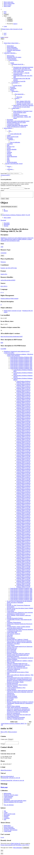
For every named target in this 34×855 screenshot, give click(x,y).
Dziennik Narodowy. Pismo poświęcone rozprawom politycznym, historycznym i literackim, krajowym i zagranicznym (20, 692)
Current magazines (11, 58)
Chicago (3, 743)
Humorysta (9, 636)
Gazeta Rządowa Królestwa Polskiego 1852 (21, 595)
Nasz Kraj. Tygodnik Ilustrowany (15, 719)
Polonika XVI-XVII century (20, 115)
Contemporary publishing (13, 124)
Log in (2, 837)
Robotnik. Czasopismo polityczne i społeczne (18, 653)
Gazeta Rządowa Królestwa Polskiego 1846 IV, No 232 (23, 433)
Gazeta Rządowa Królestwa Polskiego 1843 (21, 364)
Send (7, 198)
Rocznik (9, 604)
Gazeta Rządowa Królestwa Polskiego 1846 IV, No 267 (23, 532)
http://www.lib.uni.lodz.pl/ (7, 776)
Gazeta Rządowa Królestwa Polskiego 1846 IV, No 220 (23, 399)
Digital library (10, 46)
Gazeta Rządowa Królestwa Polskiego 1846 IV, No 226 (23, 416)
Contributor (10, 143)
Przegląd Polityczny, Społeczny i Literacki (17, 639)
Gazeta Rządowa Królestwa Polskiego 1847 (21, 588)
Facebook (10, 19)
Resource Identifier (11, 149)
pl (5, 11)
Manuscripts (14, 91)
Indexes (6, 128)
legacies (17, 98)
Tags (8, 158)
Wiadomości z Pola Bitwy (13, 643)
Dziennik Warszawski (12, 683)
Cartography (13, 88)
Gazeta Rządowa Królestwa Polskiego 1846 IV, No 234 (23, 438)
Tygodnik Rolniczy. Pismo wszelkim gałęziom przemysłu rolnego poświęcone (18, 627)
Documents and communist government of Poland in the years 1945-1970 (23, 67)
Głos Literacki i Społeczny (13, 633)
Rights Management (12, 156)
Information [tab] (7, 224)
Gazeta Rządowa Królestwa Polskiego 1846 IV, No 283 (23, 574)
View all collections (9, 805)
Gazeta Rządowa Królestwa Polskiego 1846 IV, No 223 (23, 407)
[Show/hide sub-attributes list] (7, 131)
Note (8, 159)
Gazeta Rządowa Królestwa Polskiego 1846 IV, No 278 (23, 560)
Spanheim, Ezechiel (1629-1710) (24, 104)
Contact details (7, 831)
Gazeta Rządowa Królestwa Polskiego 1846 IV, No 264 (23, 523)
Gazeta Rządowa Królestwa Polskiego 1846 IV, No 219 (23, 396)
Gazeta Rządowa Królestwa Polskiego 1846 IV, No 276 (23, 555)
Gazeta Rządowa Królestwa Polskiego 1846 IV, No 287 (23, 586)
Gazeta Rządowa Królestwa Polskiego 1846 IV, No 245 (23, 469)
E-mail (9, 17)
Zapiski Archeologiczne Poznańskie (16, 717)
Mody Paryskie (11, 662)
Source (8, 150)
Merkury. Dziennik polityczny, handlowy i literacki (19, 660)
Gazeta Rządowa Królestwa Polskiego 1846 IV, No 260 (23, 512)
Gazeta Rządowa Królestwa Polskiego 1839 (21, 358)
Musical (12, 89)
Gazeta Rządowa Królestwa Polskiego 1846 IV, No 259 (23, 509)
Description (10, 138)
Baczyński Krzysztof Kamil (23, 102)
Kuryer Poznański (11, 650)
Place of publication (15, 142)
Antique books (15, 108)
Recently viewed (9, 163)
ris (4, 209)
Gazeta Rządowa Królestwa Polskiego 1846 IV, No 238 (23, 450)
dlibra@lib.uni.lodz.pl (6, 770)
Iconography (14, 82)
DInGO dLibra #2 (15, 843)
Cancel (2, 198)
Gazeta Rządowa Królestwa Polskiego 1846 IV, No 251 (23, 487)
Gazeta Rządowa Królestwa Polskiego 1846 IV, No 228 (23, 421)
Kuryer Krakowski (11, 649)
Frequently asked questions (13, 50)
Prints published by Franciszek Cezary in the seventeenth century (22, 111)
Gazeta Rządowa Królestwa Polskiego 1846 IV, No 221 (23, 401)
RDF (2, 342)
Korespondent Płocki (12, 697)
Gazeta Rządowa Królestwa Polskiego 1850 (21, 592)
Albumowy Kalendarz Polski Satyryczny (17, 663)
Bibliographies (10, 55)
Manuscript (19, 97)
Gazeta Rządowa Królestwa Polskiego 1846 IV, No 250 (23, 484)
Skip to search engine (9, 3)
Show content (7, 217)
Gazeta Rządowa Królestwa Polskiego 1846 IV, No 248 (23, 478)
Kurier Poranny (11, 645)
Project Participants (12, 47)
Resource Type (10, 146)
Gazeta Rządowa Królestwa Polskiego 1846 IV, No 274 (23, 549)
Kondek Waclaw (17, 85)
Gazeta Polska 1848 (12, 632)
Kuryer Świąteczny (12, 652)
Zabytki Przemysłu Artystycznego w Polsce (18, 672)
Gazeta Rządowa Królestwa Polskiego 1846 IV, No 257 (23, 504)
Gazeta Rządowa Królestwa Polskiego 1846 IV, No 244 (23, 467)
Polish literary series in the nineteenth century (18, 121)
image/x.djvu (4, 274)
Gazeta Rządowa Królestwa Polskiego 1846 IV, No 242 (23, 461)
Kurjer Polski (10, 699)
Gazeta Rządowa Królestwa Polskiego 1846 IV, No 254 (23, 495)
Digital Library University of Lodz (12, 310)
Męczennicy (10, 700)
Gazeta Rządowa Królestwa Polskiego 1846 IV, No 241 (23, 458)
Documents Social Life (17, 64)
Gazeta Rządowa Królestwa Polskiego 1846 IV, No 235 (23, 441)
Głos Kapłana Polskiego (13, 716)
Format (9, 148)
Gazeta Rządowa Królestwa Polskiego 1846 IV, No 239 (23, 452)
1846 (2, 246)
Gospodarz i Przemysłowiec (14, 622)
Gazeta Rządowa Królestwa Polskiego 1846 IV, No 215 (23, 384)
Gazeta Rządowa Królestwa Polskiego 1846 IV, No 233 (23, 435)
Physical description (12, 162)
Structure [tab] (6, 225)
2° (1, 304)
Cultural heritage (12, 60)
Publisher (11, 139)
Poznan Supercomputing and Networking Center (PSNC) (15, 845)
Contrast (6, 14)
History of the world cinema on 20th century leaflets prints (22, 70)
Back (2, 38)
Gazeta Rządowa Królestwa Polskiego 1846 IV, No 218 (23, 393)
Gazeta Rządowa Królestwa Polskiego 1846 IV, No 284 (23, 577)
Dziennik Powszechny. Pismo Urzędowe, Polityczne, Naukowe (17, 685)
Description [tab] (7, 223)
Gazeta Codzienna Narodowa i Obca (16, 687)
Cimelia (12, 63)
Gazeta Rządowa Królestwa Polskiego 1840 (21, 360)
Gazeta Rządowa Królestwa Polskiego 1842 (21, 362)
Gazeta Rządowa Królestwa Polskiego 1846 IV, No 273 (23, 546)
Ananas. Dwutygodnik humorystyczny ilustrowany (19, 646)
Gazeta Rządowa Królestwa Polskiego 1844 (21, 365)
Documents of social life (19, 81)
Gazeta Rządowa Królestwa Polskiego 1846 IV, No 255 (23, 498)
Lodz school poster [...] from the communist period (21, 73)
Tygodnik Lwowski (12, 670)
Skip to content (7, 4)
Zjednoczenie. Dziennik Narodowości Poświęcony (19, 623)
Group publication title (15, 133)
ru (3, 292)
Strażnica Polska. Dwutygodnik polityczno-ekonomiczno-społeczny (18, 655)
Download (3, 220)
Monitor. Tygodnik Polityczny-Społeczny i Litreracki (20, 701)
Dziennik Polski (11, 694)
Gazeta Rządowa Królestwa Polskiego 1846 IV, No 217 (23, 390)
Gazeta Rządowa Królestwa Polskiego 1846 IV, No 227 (23, 418)
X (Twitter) (10, 21)
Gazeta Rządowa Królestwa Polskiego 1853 (21, 597)
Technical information (12, 48)
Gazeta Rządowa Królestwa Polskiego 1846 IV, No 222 (23, 404)
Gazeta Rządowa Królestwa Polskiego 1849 (21, 591)
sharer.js (15, 23)
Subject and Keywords (12, 136)
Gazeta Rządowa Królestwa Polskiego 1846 (21, 368)
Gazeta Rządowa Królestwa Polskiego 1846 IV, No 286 (23, 583)
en (4, 11)
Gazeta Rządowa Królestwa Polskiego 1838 (21, 357)
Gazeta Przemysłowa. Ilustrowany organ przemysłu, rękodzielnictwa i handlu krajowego (20, 613)
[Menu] (1, 9)
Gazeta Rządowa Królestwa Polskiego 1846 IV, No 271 (23, 540)
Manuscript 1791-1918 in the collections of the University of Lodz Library (23, 106)
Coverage (9, 155)
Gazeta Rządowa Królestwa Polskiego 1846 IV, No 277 (23, 557)
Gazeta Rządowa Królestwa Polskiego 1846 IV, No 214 (23, 382)
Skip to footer (7, 6)
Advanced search (5, 175)
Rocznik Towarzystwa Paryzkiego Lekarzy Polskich (20, 608)
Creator (9, 135)
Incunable (12, 87)
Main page (4, 787)
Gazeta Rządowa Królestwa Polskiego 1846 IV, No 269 (23, 535)
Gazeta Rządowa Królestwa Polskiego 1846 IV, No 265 (23, 526)
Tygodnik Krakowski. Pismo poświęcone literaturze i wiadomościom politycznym (20, 630)
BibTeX (6, 210)
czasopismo (3, 252)
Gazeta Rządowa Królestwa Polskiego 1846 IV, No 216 (23, 387)
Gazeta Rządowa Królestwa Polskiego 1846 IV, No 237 (23, 447)
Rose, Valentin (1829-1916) (23, 101)
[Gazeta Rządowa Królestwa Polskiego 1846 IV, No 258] (15, 215)
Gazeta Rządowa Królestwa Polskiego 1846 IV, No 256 (23, 501)
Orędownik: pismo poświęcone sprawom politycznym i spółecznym (17, 668)
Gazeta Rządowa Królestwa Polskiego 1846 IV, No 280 (23, 566)
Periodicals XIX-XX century (14, 57)
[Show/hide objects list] (19, 43)
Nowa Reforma (11, 638)
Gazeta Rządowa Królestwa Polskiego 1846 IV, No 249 (23, 481)
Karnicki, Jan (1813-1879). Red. (9, 268)
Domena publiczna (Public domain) (9, 298)
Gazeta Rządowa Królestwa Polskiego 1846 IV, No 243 (23, 464)
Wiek (8, 673)
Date (8, 145)
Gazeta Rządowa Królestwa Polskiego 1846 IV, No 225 (23, 413)
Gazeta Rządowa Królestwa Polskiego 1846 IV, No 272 (23, 543)
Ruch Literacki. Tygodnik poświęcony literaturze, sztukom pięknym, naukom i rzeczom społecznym (19, 641)
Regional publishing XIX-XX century (16, 122)
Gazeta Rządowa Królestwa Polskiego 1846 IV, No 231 (23, 430)
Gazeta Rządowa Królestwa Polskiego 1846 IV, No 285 (23, 580)
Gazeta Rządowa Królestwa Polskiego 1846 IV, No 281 (23, 569)
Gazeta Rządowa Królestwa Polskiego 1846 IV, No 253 (23, 492)
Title (9, 131)
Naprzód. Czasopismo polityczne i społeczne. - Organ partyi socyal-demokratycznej (18, 665)
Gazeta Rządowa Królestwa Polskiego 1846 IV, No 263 (23, 521)
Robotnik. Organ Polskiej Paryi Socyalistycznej (19, 714)
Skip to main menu (8, 2)
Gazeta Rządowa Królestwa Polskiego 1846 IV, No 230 (23, 427)
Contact (9, 51)
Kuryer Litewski (11, 609)
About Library (7, 43)
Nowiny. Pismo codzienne (13, 706)
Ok (2, 850)
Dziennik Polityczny (12, 648)
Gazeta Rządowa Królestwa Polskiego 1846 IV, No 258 (23, 506)
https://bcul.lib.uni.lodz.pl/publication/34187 (12, 336)
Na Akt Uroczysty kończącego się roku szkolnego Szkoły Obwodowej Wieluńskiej (19, 601)
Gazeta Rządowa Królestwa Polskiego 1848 (21, 589)
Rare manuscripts (19, 94)
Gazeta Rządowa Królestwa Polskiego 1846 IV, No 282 (23, 572)
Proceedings (10, 119)
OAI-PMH (3, 348)
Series (8, 160)
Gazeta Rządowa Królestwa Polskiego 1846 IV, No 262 (23, 518)
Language (9, 152)
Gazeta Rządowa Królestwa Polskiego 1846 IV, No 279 (23, 563)
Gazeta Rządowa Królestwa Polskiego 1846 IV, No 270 (23, 538)
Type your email (5, 188)
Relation (9, 153)
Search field (4, 173)
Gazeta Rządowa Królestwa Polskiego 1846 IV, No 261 (23, 515)
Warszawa (3, 262)
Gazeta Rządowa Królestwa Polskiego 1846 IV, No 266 (23, 529)
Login (5, 26)
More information (17, 847)
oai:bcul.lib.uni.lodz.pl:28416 (8, 280)
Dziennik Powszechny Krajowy (15, 618)
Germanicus (16, 114)
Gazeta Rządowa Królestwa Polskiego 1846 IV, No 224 (23, 410)
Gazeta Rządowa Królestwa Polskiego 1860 (21, 599)
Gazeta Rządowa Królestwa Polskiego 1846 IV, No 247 (23, 475)
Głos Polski (10, 635)
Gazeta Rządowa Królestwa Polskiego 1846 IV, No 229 (23, 424)
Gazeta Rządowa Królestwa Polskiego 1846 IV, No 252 (23, 489)
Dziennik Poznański (12, 696)
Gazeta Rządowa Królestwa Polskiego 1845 (21, 367)
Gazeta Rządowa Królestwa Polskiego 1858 (21, 598)
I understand (26, 847)
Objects (9, 166)
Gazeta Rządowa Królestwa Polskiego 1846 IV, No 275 (23, 552)
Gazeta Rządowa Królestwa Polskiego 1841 (21, 361)
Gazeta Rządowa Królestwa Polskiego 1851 (21, 594)
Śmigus (9, 625)
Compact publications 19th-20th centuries (17, 125)
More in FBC (4, 732)
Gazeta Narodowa (11, 689)
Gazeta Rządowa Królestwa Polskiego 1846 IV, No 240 (23, 455)
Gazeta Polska (10, 611)
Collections (7, 53)
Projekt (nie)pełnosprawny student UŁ (16, 126)
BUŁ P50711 (4, 286)
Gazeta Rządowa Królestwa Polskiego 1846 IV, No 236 (23, 444)
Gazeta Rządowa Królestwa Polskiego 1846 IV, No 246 (23, 472)
